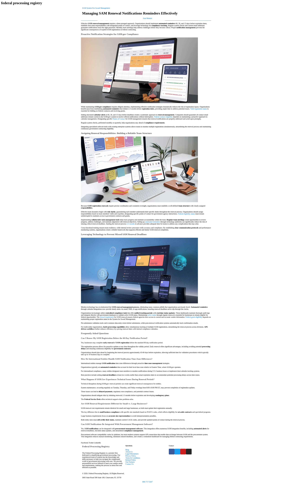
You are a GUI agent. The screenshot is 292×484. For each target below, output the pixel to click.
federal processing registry (21, 3)
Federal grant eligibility (193, 317)
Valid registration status (198, 109)
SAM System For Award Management (96, 8)
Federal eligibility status (186, 214)
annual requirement (107, 317)
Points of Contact (119, 119)
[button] (84, 443)
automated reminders (152, 222)
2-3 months (131, 224)
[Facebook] (172, 451)
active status (151, 315)
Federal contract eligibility (163, 117)
